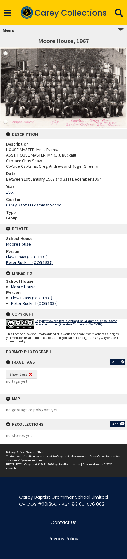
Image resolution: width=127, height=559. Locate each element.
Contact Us (63, 522)
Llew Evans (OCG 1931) (26, 257)
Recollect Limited (69, 464)
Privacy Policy (15, 452)
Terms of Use (34, 452)
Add (115, 361)
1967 (10, 192)
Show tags (18, 374)
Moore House (18, 244)
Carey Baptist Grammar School (34, 205)
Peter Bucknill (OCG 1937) (29, 262)
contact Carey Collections (95, 456)
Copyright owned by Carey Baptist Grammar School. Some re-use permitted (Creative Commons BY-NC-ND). (76, 322)
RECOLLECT (13, 464)
